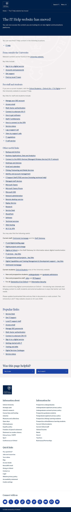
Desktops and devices (13, 163)
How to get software (13, 115)
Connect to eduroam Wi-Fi (15, 112)
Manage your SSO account (15, 101)
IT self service (10, 141)
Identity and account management (18, 174)
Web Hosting (10, 225)
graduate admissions (50, 274)
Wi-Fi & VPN (10, 228)
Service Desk (10, 210)
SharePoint (9, 214)
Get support (10, 73)
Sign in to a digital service (15, 66)
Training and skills (12, 347)
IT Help (8, 45)
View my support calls (14, 133)
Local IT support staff (13, 321)
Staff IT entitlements (13, 119)
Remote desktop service (14, 199)
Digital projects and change (15, 247)
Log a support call (12, 130)
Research (9, 207)
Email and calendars (13, 166)
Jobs (27, 278)
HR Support (37, 278)
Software (9, 218)
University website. (37, 57)
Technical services (12, 221)
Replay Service (11, 203)
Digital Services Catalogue (15, 350)
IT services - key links (13, 254)
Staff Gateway (40, 238)
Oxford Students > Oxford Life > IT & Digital (44, 88)
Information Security (39, 282)
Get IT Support (11, 317)
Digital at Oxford (11, 250)
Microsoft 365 (11, 192)
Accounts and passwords (15, 70)
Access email (10, 104)
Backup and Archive (13, 152)
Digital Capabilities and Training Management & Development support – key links (34, 261)
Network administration (14, 196)
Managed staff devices (14, 181)
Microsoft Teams (12, 185)
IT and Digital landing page (15, 243)
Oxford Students (22, 270)
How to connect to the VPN (16, 122)
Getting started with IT (14, 343)
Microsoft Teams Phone (14, 188)
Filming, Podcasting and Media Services (20, 170)
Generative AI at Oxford (19, 282)
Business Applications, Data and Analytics (21, 156)
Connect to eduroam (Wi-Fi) (16, 336)
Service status (11, 126)
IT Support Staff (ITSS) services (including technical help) (26, 177)
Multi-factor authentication (15, 108)
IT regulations (10, 137)
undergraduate (34, 274)
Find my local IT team (13, 77)
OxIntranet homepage (20, 238)
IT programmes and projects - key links (20, 257)
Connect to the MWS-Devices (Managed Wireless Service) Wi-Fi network (32, 159)
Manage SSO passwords (14, 328)
